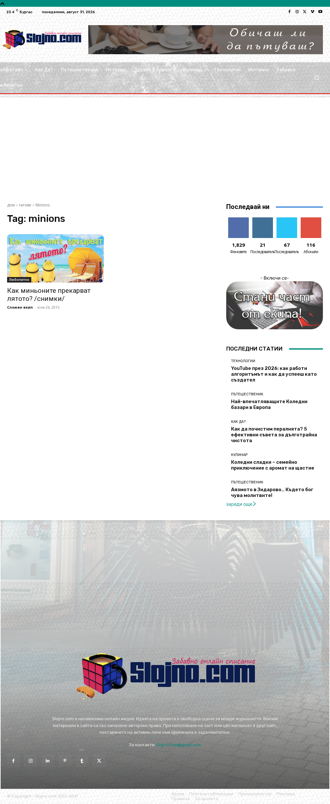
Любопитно (19, 279)
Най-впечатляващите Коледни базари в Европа (269, 404)
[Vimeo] (312, 12)
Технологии (243, 361)
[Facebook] (289, 12)
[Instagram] (297, 12)
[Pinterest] (65, 760)
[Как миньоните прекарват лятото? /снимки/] (55, 258)
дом (11, 205)
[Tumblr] (82, 760)
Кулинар (239, 455)
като (238, 219)
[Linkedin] (47, 760)
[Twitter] (305, 12)
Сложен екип (20, 307)
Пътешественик (247, 394)
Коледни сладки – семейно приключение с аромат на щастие (272, 465)
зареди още (239, 504)
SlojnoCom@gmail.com (178, 744)
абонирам (311, 219)
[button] (316, 77)
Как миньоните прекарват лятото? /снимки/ (49, 295)
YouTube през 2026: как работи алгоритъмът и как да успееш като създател (274, 374)
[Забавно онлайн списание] (42, 39)
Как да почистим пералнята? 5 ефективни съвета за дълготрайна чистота (274, 434)
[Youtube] (320, 12)
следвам (262, 219)
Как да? (238, 421)
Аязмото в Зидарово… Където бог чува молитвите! (272, 492)
